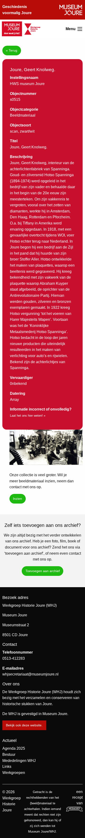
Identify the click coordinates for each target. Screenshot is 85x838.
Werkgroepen (13, 773)
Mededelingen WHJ (19, 761)
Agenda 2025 (13, 748)
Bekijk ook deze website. (24, 725)
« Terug (11, 50)
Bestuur (8, 755)
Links (6, 767)
